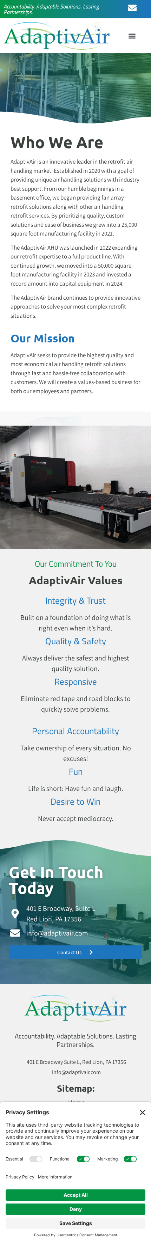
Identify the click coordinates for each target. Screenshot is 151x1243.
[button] (132, 36)
